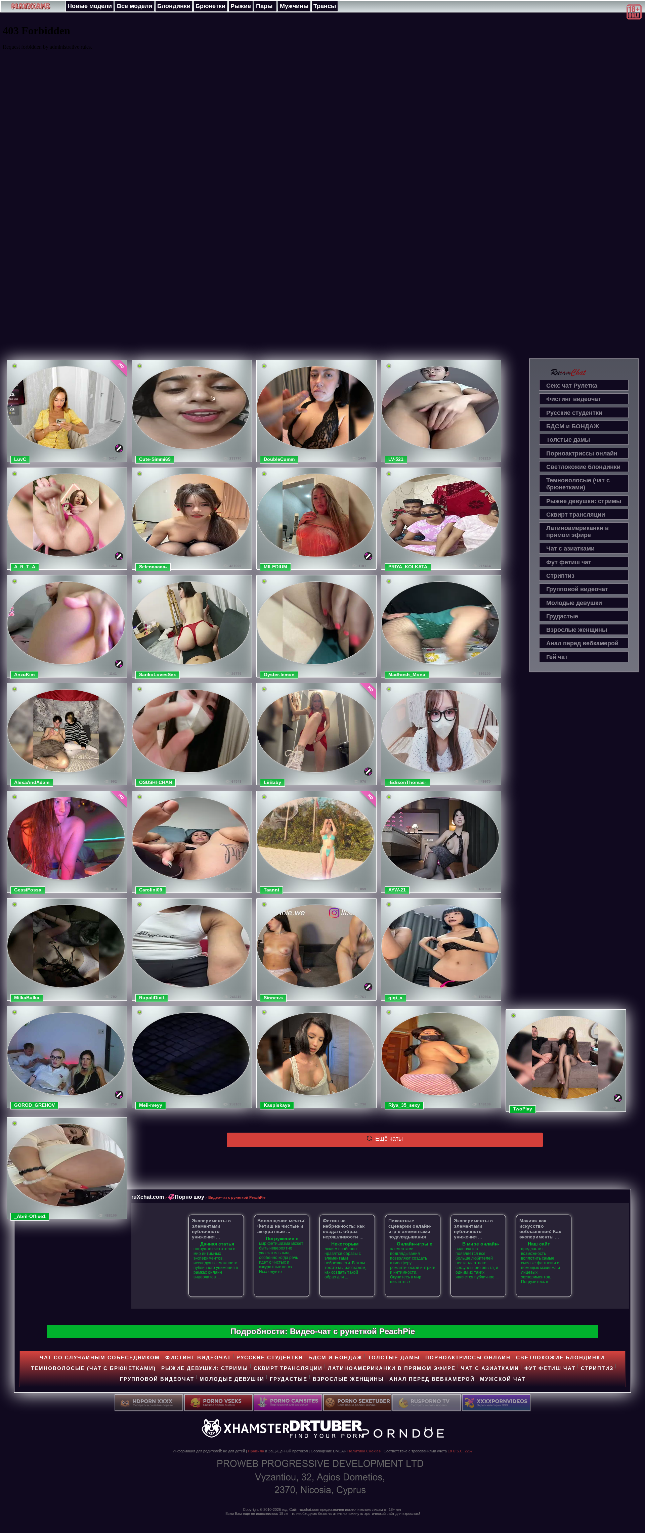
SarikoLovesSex (157, 674)
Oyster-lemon (279, 674)
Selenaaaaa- (153, 566)
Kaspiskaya (277, 1105)
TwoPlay (522, 1108)
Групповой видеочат (577, 589)
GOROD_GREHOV (34, 1105)
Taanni (271, 889)
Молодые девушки (574, 603)
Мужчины (294, 6)
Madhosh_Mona (406, 674)
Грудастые (562, 616)
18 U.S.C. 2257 (460, 1451)
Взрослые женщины (576, 629)
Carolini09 (150, 889)
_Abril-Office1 (30, 1216)
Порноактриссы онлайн (581, 453)
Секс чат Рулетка (571, 385)
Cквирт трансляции (575, 514)
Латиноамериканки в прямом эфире (577, 531)
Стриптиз (560, 575)
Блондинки (173, 6)
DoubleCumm (279, 459)
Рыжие (240, 6)
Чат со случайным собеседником (100, 1357)
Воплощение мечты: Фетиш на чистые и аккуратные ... (281, 1226)
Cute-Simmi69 (155, 459)
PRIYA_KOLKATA (407, 566)
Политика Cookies (364, 1451)
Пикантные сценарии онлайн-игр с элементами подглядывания (409, 1228)
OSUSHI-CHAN (155, 782)
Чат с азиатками (570, 548)
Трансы (324, 6)
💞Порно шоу (186, 1197)
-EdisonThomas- (407, 782)
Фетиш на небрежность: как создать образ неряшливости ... (343, 1228)
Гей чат (557, 657)
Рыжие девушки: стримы (583, 501)
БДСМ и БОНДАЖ (572, 426)
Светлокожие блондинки (583, 467)
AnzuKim (24, 674)
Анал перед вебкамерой (582, 643)
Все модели (134, 6)
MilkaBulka (26, 997)
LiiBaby (272, 782)
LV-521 (395, 459)
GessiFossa (27, 889)
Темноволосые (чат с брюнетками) (578, 484)
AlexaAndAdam (31, 782)
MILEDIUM (275, 566)
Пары (264, 6)
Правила (256, 1451)
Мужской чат (502, 1379)
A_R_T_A (24, 566)
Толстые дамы (568, 439)
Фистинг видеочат (573, 399)
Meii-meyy (150, 1105)
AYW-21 (397, 889)
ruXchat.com (147, 1197)
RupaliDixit (151, 997)
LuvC (20, 459)
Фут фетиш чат (568, 562)
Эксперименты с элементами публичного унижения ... (211, 1228)
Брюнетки (210, 6)
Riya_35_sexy (404, 1105)
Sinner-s (273, 997)
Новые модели (90, 6)
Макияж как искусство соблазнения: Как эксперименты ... (540, 1228)
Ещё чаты (388, 1138)
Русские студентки (574, 412)
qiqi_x (395, 997)
